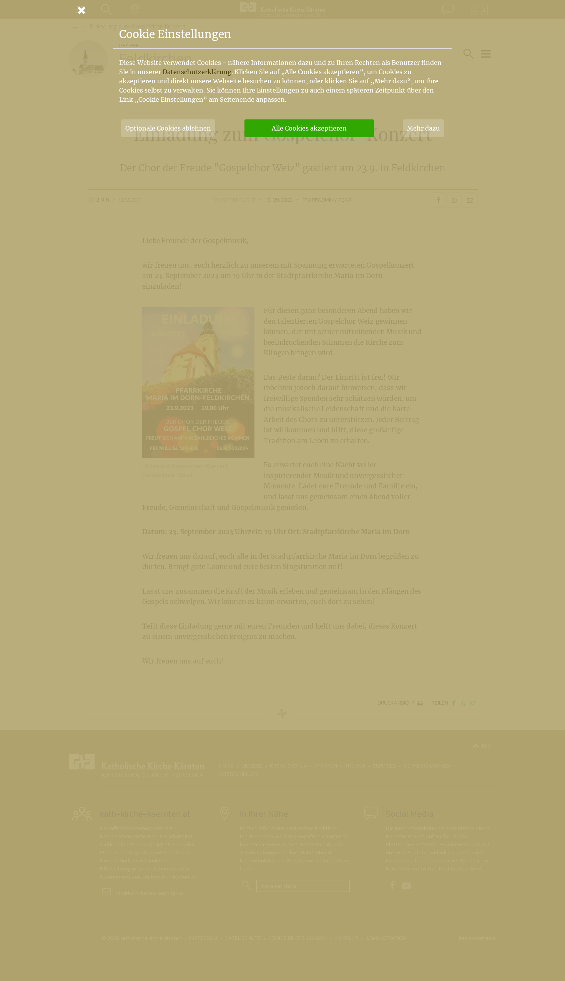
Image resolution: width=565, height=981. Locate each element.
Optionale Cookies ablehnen (168, 128)
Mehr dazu (423, 128)
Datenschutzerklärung (197, 72)
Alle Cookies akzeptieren (309, 128)
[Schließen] (282, 10)
